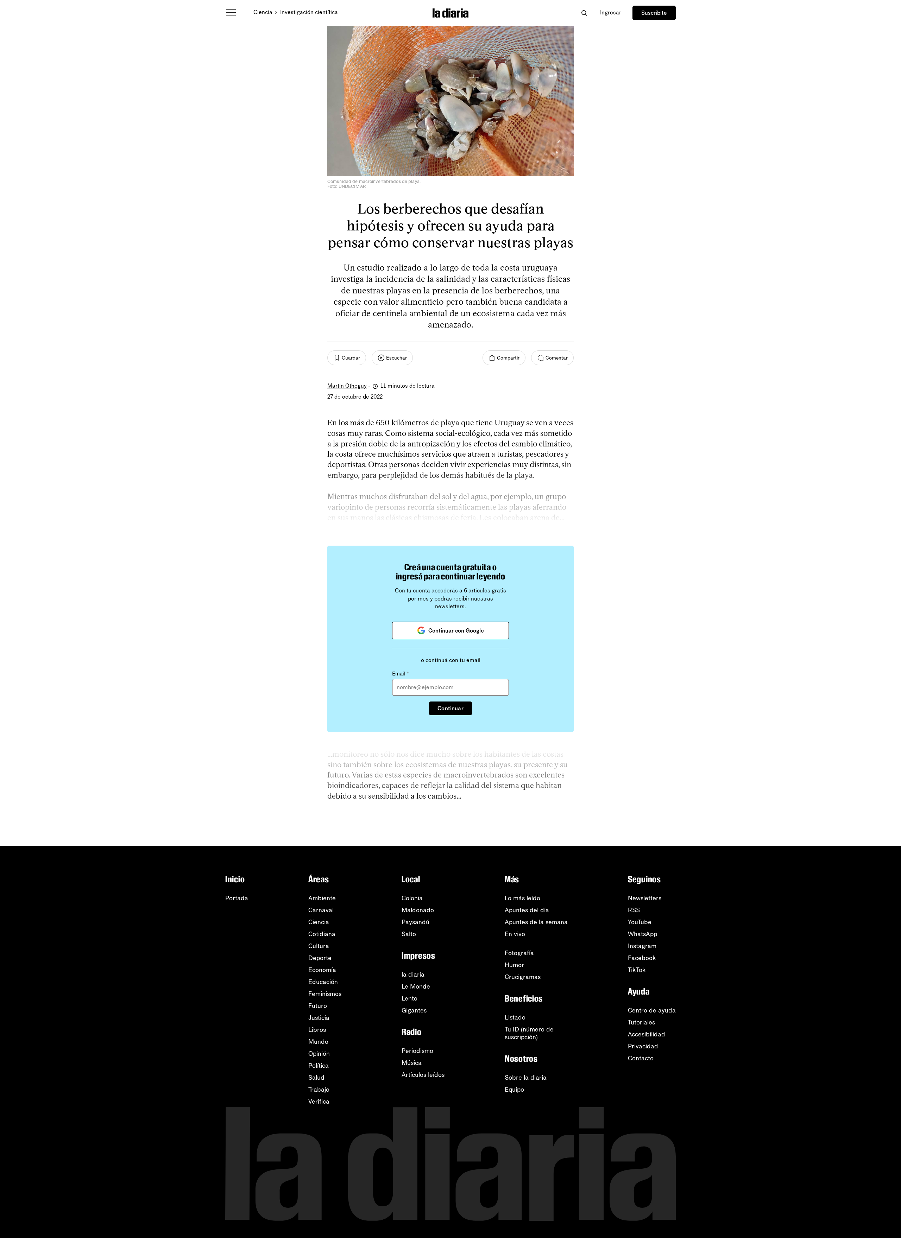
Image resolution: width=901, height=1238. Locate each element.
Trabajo (318, 1089)
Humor (514, 965)
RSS (634, 910)
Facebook (642, 958)
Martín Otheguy (347, 385)
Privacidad (643, 1046)
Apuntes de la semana (536, 922)
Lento (409, 998)
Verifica (318, 1101)
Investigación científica (309, 12)
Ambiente (322, 898)
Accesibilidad (646, 1034)
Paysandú (415, 922)
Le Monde (416, 986)
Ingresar (610, 12)
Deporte (320, 958)
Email (400, 674)
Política (318, 1065)
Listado (515, 1017)
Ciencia (262, 12)
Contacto (641, 1058)
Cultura (318, 946)
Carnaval (321, 910)
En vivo (515, 934)
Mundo (318, 1042)
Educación (323, 982)
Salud (316, 1077)
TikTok (637, 970)
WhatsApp (642, 934)
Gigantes (414, 1010)
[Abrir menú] (231, 12)
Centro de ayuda (652, 1010)
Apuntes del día (527, 910)
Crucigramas (523, 977)
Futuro (317, 1006)
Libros (317, 1030)
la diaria (413, 974)
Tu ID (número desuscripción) (529, 1033)
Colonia (412, 898)
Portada (236, 898)
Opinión (319, 1054)
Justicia (318, 1018)
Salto (409, 934)
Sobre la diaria (526, 1077)
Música (412, 1063)
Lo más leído (522, 898)
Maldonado (418, 910)
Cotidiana (321, 934)
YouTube (639, 922)
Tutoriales (641, 1022)
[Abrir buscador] (584, 13)
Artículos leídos (423, 1075)
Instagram (642, 946)
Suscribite (654, 12)
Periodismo (417, 1051)
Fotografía (519, 953)
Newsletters (644, 898)
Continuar (450, 708)
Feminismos (324, 994)
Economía (322, 970)
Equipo (514, 1089)
